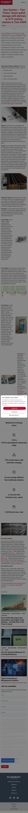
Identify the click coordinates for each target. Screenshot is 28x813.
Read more (4, 405)
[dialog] (14, 406)
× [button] (24, 397)
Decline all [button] (14, 412)
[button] (14, 415)
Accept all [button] (14, 408)
